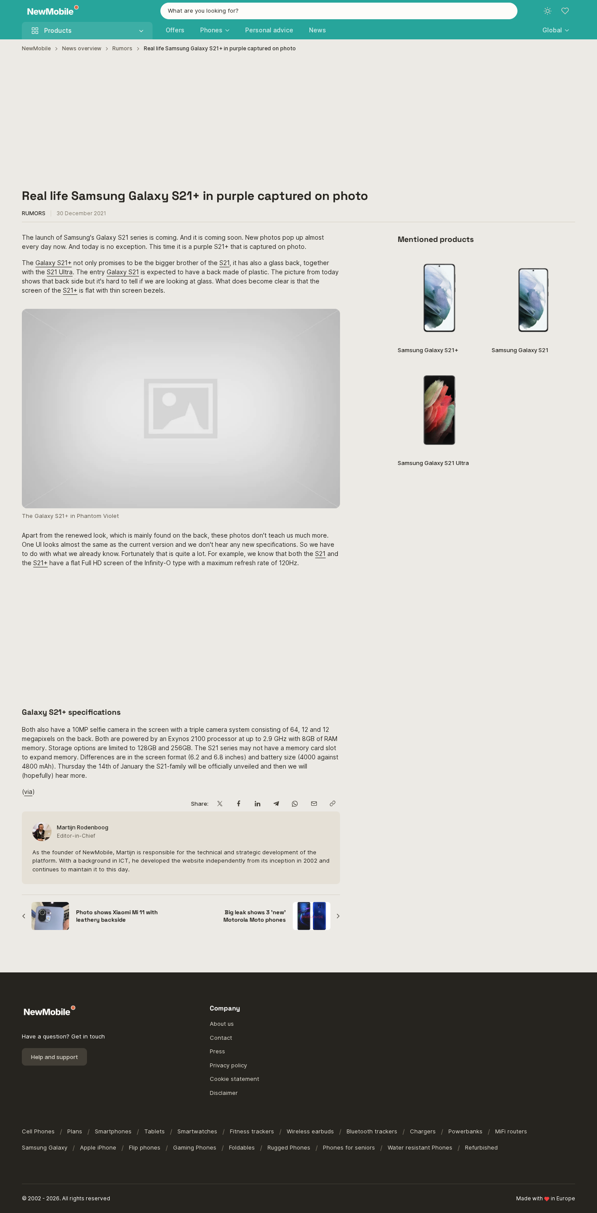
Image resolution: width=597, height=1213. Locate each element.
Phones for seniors (349, 1147)
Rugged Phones (288, 1147)
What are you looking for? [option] (203, 10)
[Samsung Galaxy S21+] (439, 297)
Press (217, 1051)
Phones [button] (211, 30)
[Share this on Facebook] (238, 803)
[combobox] (338, 11)
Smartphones (113, 1131)
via (28, 791)
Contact (221, 1037)
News (317, 30)
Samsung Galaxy (44, 1147)
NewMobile (36, 48)
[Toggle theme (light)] (547, 11)
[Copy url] (332, 803)
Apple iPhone (98, 1147)
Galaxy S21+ (53, 262)
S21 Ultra (60, 272)
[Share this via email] (313, 803)
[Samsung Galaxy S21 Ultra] (439, 410)
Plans (74, 1131)
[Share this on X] (219, 803)
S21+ (70, 290)
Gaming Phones (194, 1147)
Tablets (154, 1131)
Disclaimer (224, 1092)
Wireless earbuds (310, 1131)
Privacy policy (228, 1065)
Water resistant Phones (420, 1147)
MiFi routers (511, 1131)
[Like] (470, 266)
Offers (175, 30)
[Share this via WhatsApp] (294, 803)
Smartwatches (197, 1131)
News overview (81, 48)
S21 (224, 262)
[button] (556, 30)
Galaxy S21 (123, 272)
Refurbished (481, 1147)
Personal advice (269, 30)
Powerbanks (465, 1131)
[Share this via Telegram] (276, 803)
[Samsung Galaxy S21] (533, 297)
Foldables (242, 1147)
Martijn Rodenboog (82, 827)
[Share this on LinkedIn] (257, 803)
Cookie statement (234, 1078)
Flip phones (144, 1147)
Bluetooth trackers (372, 1131)
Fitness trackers (252, 1131)
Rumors (122, 48)
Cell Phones (38, 1131)
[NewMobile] (51, 11)
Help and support (54, 1056)
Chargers (423, 1131)
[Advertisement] (298, 120)
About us (222, 1023)
